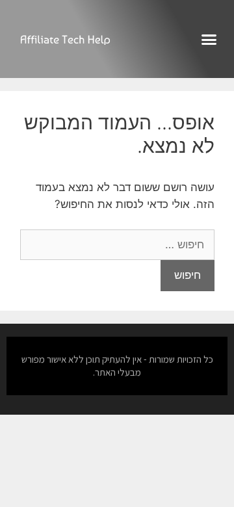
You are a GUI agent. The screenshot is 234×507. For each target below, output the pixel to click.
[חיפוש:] (117, 244)
